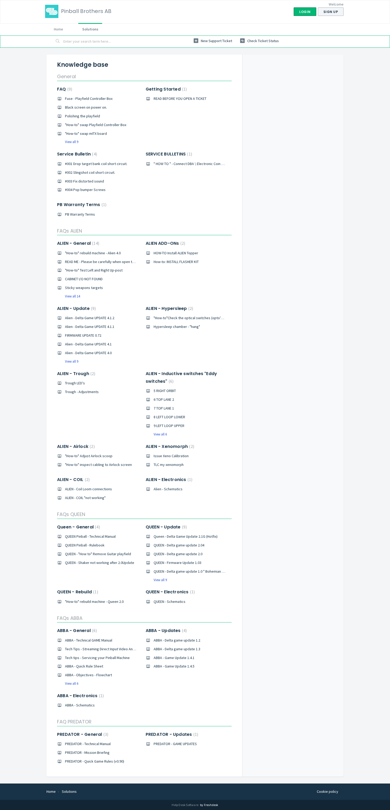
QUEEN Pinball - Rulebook (85, 545)
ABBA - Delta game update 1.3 (177, 649)
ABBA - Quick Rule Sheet (84, 666)
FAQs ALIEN (69, 231)
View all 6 (160, 434)
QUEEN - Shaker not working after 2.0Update (99, 562)
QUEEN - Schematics (169, 601)
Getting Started (166, 89)
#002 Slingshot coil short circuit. (90, 172)
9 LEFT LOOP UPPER (169, 425)
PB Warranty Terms (81, 205)
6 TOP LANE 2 (164, 399)
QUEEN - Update (165, 527)
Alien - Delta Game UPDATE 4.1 (88, 344)
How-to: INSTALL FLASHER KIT (176, 261)
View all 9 (71, 142)
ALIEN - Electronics (168, 480)
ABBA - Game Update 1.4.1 (174, 657)
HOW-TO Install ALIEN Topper (176, 253)
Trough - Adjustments (82, 391)
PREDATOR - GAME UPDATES (175, 743)
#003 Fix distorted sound (84, 181)
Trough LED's (75, 383)
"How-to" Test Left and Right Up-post (94, 270)
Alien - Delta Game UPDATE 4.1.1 (89, 326)
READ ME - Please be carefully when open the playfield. (108, 261)
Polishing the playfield (82, 116)
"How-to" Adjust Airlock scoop (88, 455)
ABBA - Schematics (80, 705)
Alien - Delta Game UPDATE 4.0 (88, 352)
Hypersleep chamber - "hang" (177, 326)
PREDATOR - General (82, 734)
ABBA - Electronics (79, 696)
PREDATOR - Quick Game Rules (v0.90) (94, 761)
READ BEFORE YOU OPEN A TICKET (180, 98)
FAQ (64, 89)
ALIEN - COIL (72, 480)
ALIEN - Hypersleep (169, 308)
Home (58, 29)
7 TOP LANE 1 (164, 408)
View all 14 (72, 296)
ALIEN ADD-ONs (165, 243)
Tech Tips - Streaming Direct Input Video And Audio (105, 649)
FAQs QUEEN (71, 514)
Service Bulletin (76, 154)
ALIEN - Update (75, 308)
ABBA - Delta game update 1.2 (177, 640)
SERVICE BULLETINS (168, 154)
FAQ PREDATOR (74, 721)
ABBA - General (76, 630)
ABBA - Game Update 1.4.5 (174, 666)
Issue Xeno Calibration (171, 455)
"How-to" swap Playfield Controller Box (95, 124)
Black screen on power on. (86, 107)
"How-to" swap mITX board (86, 133)
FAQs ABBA (70, 618)
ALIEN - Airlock (75, 446)
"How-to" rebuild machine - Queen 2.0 (94, 601)
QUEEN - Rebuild (77, 592)
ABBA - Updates (165, 630)
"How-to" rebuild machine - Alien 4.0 (93, 253)
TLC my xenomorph (169, 464)
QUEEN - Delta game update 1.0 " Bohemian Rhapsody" (196, 571)
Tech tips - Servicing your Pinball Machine (97, 657)
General (66, 76)
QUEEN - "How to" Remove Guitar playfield (98, 553)
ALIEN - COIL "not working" (85, 497)
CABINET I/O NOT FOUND (84, 279)
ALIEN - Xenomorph (169, 446)
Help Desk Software (185, 805)
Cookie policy (327, 791)
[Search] (58, 41)
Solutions (90, 29)
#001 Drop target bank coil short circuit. (96, 163)
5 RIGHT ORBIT (165, 390)
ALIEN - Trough (75, 374)
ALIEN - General (77, 243)
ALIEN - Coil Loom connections (88, 489)
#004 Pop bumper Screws (85, 189)
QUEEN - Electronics (169, 592)
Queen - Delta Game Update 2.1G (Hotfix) (186, 536)
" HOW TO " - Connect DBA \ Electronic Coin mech (192, 163)
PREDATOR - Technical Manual (88, 743)
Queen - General (78, 527)
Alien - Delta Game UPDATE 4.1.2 (89, 317)
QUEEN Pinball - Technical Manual (90, 536)
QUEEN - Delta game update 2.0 (178, 553)
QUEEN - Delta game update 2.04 (179, 545)
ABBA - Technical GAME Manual (88, 640)
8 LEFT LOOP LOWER (169, 417)
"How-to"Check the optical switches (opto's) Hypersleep (198, 317)
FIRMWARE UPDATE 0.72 (83, 335)
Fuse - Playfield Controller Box (88, 98)
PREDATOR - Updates (171, 734)
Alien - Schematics (168, 489)
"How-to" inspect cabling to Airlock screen (98, 464)
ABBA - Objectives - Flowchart (88, 675)
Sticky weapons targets (84, 287)
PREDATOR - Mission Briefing (87, 752)
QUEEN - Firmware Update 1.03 (177, 562)
